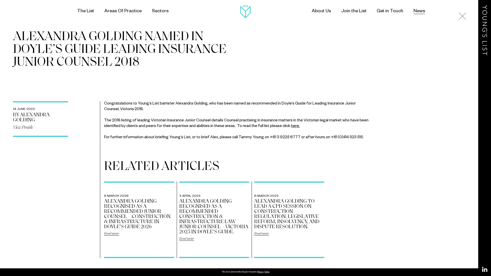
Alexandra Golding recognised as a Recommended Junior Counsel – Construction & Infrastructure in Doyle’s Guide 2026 (137, 214)
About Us (321, 11)
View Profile (23, 127)
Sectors (160, 11)
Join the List (353, 11)
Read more (111, 234)
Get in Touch (390, 11)
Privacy (261, 272)
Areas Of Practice (123, 11)
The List (85, 11)
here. (295, 126)
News (419, 11)
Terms (267, 272)
